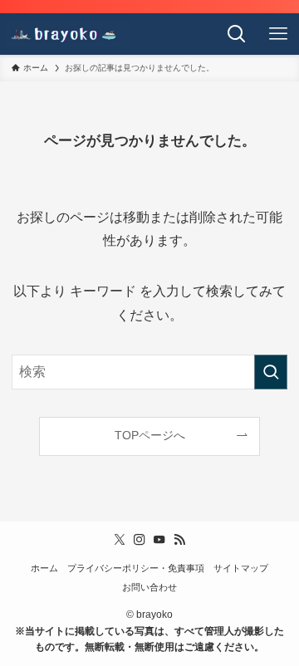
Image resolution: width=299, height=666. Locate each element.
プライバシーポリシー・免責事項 (135, 568)
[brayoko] (68, 34)
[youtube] (159, 539)
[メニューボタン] (278, 34)
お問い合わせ (149, 587)
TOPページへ (150, 435)
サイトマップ (240, 568)
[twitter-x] (119, 539)
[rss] (179, 539)
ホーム (44, 568)
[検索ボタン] (236, 34)
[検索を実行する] (270, 372)
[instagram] (139, 539)
